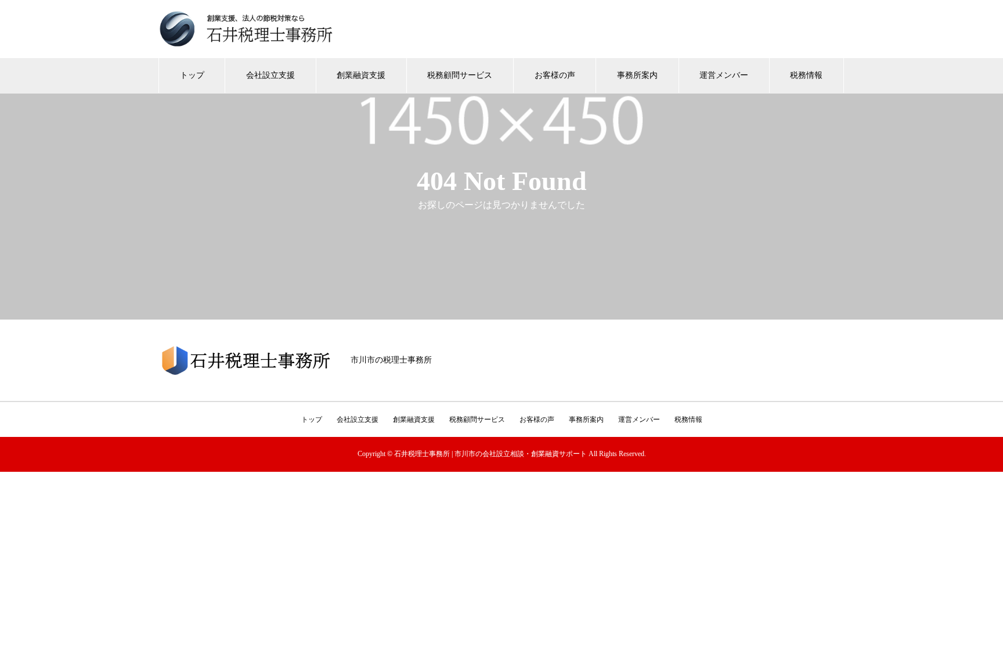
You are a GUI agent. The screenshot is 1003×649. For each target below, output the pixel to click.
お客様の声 (555, 75)
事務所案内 (637, 75)
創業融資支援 (361, 75)
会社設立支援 (270, 75)
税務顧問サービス (459, 75)
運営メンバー (723, 75)
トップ (192, 75)
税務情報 (806, 75)
